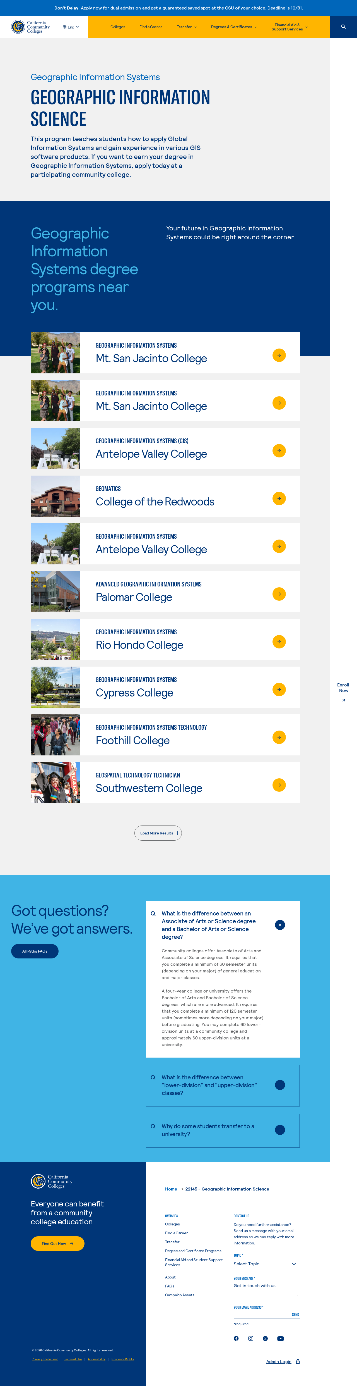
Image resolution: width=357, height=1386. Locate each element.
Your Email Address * (248, 1307)
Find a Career (150, 26)
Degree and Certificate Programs (193, 1250)
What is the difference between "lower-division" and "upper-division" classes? (209, 1085)
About (170, 1277)
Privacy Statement (45, 1359)
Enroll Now (347, 687)
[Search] (343, 27)
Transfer (172, 1241)
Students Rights (123, 1359)
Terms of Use (73, 1359)
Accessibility (96, 1359)
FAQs (169, 1286)
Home (171, 1188)
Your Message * (244, 1278)
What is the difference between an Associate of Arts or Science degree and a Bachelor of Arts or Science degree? (208, 925)
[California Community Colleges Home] (30, 26)
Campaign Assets (179, 1294)
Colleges (117, 26)
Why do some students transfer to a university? (208, 1129)
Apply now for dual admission (111, 7)
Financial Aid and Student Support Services (194, 1262)
